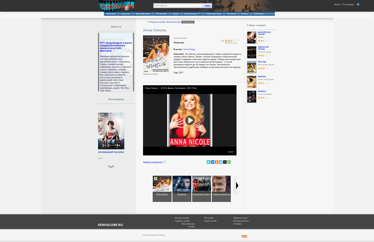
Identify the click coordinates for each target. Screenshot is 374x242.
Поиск (245, 13)
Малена (262, 76)
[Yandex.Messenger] (208, 162)
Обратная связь (213, 13)
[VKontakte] (212, 162)
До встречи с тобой (264, 33)
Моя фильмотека (241, 221)
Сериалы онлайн (182, 221)
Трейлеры (259, 13)
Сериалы (125, 13)
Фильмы (111, 13)
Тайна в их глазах (263, 48)
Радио (176, 13)
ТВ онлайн (161, 13)
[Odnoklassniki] (216, 162)
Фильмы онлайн (182, 218)
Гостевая (231, 13)
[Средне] (232, 40)
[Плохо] (226, 40)
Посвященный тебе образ (111, 152)
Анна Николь (162, 194)
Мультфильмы (143, 13)
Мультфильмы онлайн (188, 225)
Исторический (173, 22)
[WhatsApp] (229, 162)
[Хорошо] (235, 40)
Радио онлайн (210, 221)
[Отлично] (238, 40)
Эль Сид (262, 62)
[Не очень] (229, 40)
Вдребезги (181, 194)
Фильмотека (191, 13)
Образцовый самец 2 (202, 194)
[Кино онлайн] (117, 6)
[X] (225, 162)
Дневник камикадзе (221, 194)
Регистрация (348, 4)
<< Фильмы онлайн (156, 22)
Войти (337, 4)
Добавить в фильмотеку (153, 162)
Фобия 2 (262, 91)
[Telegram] (221, 162)
